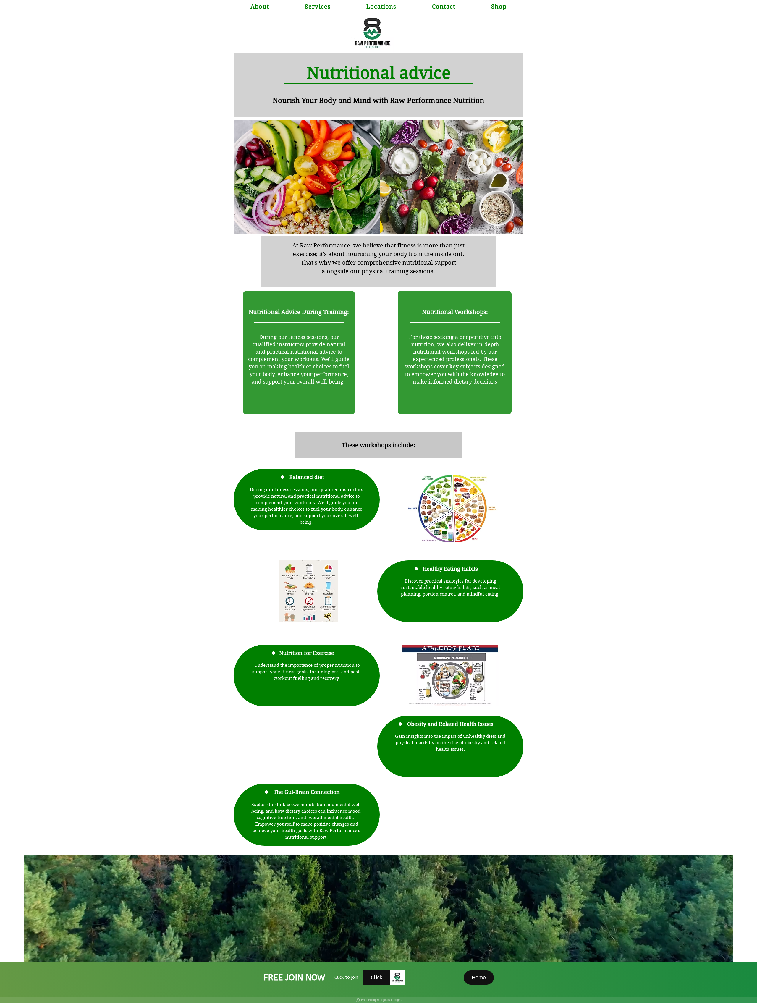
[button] (381, 6)
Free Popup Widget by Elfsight (381, 1000)
